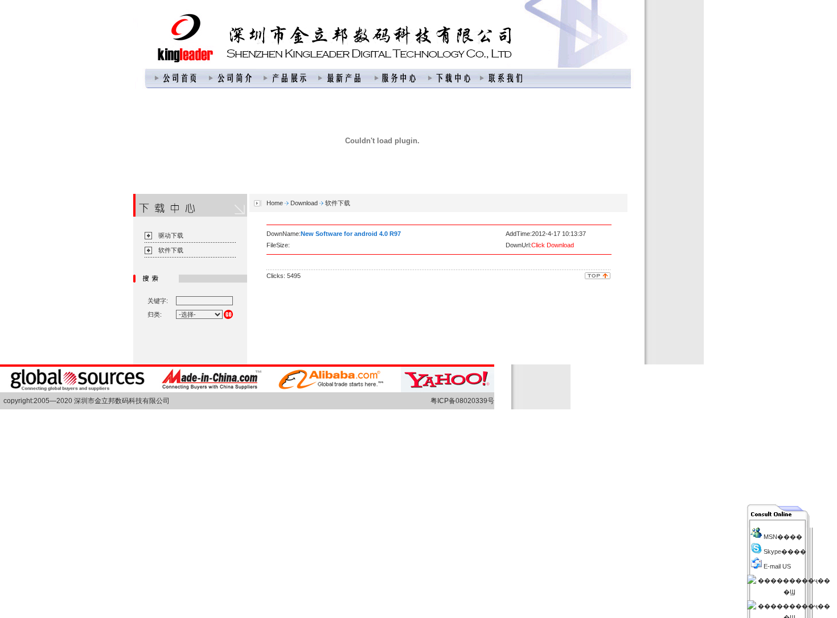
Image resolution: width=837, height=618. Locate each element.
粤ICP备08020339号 (462, 401)
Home (274, 203)
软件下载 (170, 250)
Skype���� (784, 551)
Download (304, 203)
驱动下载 (170, 235)
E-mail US (776, 566)
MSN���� (782, 536)
